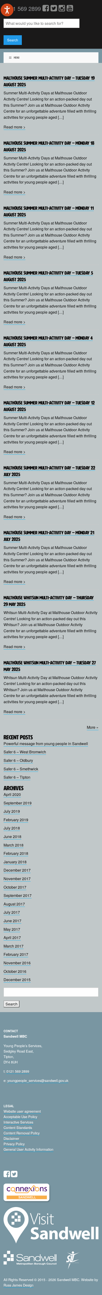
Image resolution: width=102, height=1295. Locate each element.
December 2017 (17, 870)
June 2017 (12, 920)
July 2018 (12, 828)
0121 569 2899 (17, 1071)
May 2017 (12, 929)
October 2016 (15, 971)
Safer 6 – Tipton (17, 777)
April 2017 (12, 937)
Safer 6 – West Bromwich (25, 752)
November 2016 (17, 963)
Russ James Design (18, 1284)
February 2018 (16, 853)
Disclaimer (11, 1138)
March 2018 (13, 845)
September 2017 (18, 895)
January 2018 (15, 862)
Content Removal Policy (22, 1132)
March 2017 (13, 946)
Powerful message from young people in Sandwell (46, 743)
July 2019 (12, 811)
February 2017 (16, 954)
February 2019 (16, 819)
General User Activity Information (28, 1149)
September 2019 (18, 803)
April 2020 (12, 794)
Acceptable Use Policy (20, 1116)
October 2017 (15, 887)
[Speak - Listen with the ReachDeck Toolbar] (7, 10)
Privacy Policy (14, 1143)
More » (92, 727)
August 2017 (14, 904)
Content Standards (18, 1127)
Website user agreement (22, 1111)
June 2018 (12, 836)
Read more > (14, 127)
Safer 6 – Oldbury (18, 760)
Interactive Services (18, 1121)
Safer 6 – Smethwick (21, 769)
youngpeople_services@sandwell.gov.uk (37, 1080)
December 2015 (17, 979)
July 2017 (12, 912)
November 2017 (17, 878)
